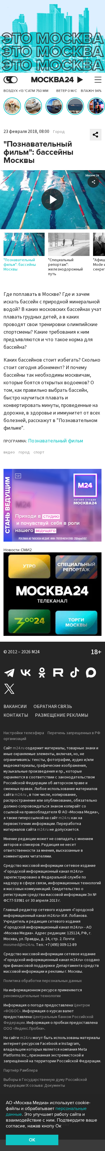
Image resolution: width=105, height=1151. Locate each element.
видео (9, 452)
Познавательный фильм (55, 440)
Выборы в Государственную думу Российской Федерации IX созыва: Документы (45, 1082)
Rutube (58, 672)
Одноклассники (42, 672)
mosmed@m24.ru (19, 945)
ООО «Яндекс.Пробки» (24, 1028)
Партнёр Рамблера (21, 1070)
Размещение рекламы (61, 715)
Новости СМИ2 (18, 549)
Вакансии (15, 706)
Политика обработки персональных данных (43, 981)
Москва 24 (52, 80)
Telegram (9, 672)
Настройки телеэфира (24, 733)
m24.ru (18, 748)
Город (59, 132)
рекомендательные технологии (32, 996)
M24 (36, 652)
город (24, 452)
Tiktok (74, 672)
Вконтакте (26, 672)
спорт (39, 452)
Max (91, 672)
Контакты (16, 715)
